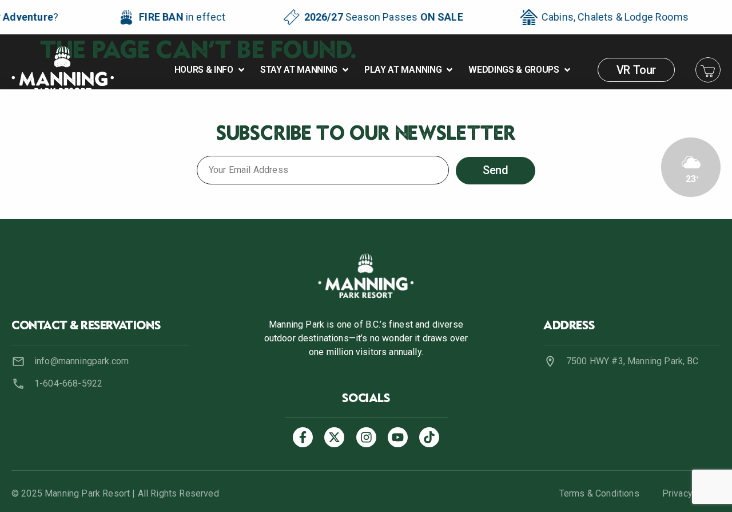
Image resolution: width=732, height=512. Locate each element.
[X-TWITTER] (334, 437)
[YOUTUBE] (398, 437)
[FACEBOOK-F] (303, 437)
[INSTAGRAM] (366, 437)
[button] (210, 70)
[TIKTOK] (429, 437)
